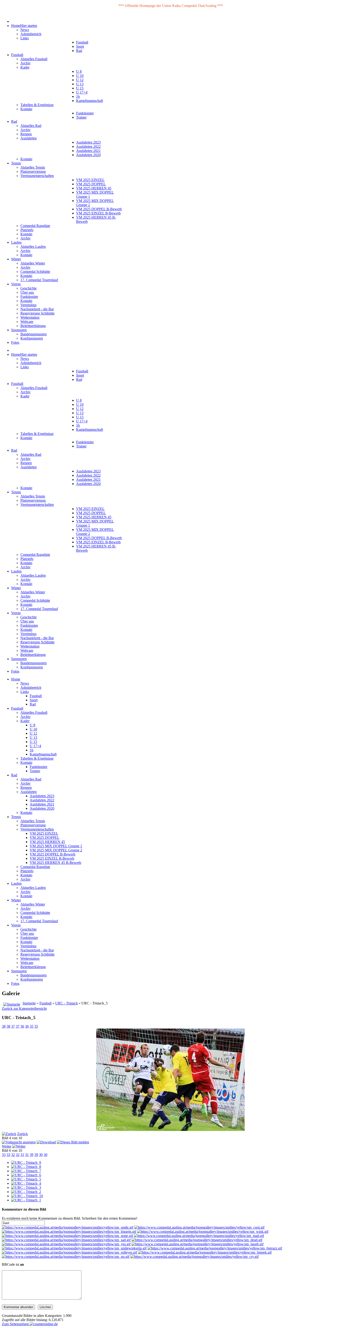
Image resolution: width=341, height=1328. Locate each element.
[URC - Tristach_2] (26, 1192)
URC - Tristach (66, 1003)
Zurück (22, 1134)
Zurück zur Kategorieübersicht (24, 1008)
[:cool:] (199, 1227)
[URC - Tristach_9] (26, 1162)
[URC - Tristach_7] (26, 1171)
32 (13, 1155)
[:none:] (67, 1236)
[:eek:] (205, 1252)
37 (13, 1026)
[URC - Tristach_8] (26, 1167)
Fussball (45, 1003)
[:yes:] (66, 1244)
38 (4, 1026)
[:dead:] (197, 1240)
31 (22, 1155)
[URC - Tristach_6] (26, 1175)
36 (22, 1026)
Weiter (6, 1146)
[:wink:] (202, 1232)
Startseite (29, 1003)
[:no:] (65, 1257)
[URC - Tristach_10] (27, 1196)
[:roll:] (69, 1252)
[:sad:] (66, 1240)
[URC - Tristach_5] (26, 1179)
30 (41, 1155)
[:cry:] (194, 1257)
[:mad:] (199, 1236)
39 (31, 1155)
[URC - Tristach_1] (26, 1200)
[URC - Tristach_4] (26, 1183)
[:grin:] (69, 1232)
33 (4, 1155)
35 (31, 1026)
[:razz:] (215, 1248)
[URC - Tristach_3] (26, 1188)
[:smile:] (67, 1227)
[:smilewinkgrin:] (74, 1248)
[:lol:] (198, 1244)
